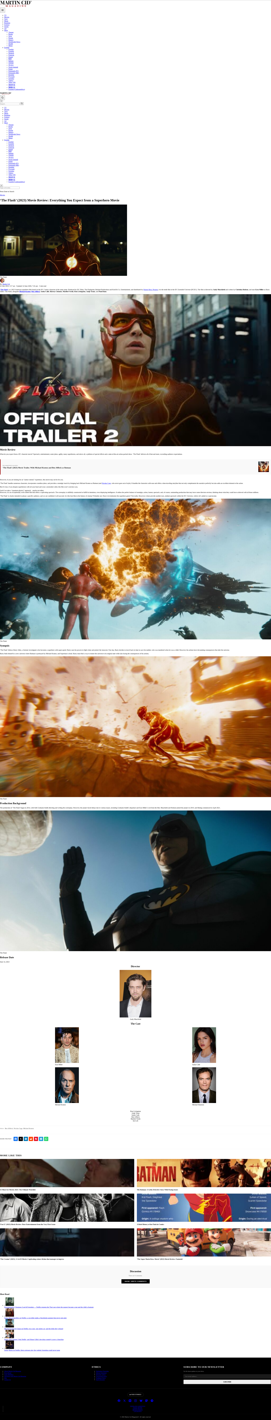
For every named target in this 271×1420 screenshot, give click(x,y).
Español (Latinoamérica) (16, 89)
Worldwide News (14, 42)
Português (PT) (13, 71)
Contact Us (7, 1380)
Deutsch (11, 53)
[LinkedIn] (130, 1400)
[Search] (2, 97)
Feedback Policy (101, 1378)
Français (11, 55)
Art (5, 28)
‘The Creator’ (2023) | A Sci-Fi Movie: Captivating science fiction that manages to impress (32, 1259)
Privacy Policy (138, 1410)
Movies (6, 17)
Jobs (5, 1378)
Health (10, 44)
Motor (10, 46)
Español (11, 51)
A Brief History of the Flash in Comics (150, 1224)
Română (11, 75)
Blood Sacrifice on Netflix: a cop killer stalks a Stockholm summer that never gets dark (38, 1318)
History (10, 40)
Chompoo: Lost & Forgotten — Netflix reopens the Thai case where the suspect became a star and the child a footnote (54, 1307)
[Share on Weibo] (36, 1139)
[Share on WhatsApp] (46, 1139)
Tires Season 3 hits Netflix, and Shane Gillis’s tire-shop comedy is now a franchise (36, 1339)
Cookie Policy (137, 1408)
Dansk (10, 57)
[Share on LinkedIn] (26, 1139)
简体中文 (11, 85)
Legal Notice (137, 1407)
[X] (124, 1400)
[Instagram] (135, 1400)
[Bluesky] (141, 1400)
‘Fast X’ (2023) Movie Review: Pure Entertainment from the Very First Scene (27, 1224)
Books (10, 34)
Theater (11, 32)
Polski (10, 69)
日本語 (11, 63)
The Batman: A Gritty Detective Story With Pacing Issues (157, 1190)
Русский (11, 77)
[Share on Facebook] (16, 1139)
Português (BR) (13, 73)
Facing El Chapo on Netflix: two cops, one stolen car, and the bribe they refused (36, 1329)
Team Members (8, 1374)
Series (6, 1318)
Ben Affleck (35, 291)
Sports (6, 27)
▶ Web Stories (135, 1394)
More (6, 30)
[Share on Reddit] (31, 1139)
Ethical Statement (101, 1373)
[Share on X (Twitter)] (21, 1139)
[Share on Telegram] (41, 1139)
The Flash (4, 290)
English (6, 47)
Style (10, 36)
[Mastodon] (146, 1400)
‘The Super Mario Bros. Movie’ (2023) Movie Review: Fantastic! (160, 1259)
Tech (6, 19)
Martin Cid (6, 284)
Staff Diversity (100, 1380)
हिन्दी (10, 59)
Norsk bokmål (13, 67)
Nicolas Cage (106, 483)
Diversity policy (101, 1374)
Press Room (7, 1373)
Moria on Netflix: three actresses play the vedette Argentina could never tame (34, 1350)
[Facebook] (119, 1400)
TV (5, 15)
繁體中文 (11, 87)
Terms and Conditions (137, 1406)
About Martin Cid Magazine (12, 1371)
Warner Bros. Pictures (150, 290)
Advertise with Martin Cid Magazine (15, 1376)
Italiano (10, 61)
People (10, 38)
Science (6, 25)
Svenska (11, 79)
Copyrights (138, 1411)
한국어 (11, 65)
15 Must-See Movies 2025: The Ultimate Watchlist (18, 1190)
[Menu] (2, 10)
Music (6, 21)
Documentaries (9, 1307)
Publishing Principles (102, 1371)
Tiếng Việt (11, 82)
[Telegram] (152, 1400)
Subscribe (227, 1382)
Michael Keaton (25, 291)
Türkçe (10, 80)
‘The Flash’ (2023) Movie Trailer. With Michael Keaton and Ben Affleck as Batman (37, 468)
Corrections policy (101, 1376)
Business (7, 23)
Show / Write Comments (136, 1281)
